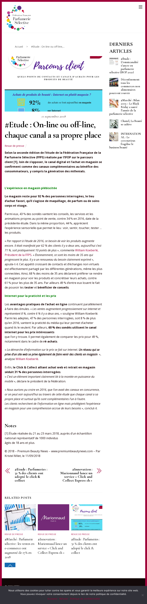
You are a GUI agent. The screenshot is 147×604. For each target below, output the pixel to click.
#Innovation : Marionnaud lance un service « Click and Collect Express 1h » (76, 475)
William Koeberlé (27, 359)
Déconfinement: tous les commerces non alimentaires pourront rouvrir (124, 86)
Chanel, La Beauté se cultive (131, 122)
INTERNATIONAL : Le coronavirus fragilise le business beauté (125, 140)
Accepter (52, 598)
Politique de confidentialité (85, 598)
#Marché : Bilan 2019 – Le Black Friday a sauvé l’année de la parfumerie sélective (124, 107)
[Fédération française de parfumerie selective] (18, 17)
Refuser (63, 598)
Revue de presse (14, 145)
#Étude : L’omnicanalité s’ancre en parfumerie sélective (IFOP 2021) (123, 65)
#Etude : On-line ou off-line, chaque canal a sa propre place (53, 129)
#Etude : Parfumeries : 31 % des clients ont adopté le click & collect (31, 475)
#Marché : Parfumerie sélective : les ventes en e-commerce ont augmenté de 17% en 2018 (19, 548)
